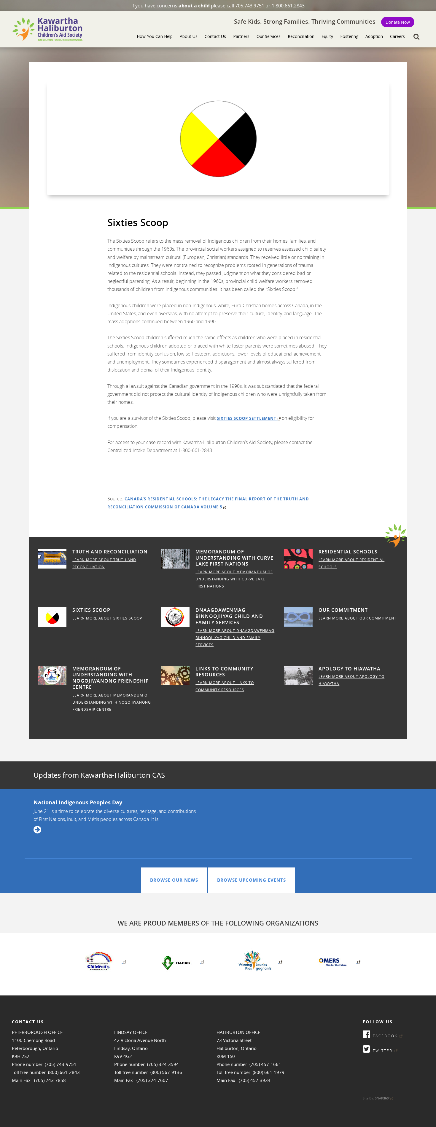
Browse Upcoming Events (251, 880)
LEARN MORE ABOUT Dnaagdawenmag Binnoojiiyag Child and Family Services (234, 637)
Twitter (382, 1050)
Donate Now (398, 22)
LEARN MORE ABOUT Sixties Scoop (107, 618)
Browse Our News (174, 880)
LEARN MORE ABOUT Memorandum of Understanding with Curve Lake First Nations (234, 578)
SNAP (382, 1098)
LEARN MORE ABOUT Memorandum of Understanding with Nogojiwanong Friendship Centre (111, 702)
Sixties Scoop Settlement (246, 418)
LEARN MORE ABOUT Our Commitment (358, 618)
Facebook (384, 1035)
